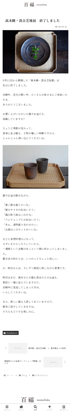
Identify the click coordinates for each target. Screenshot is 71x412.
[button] (64, 391)
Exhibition (12, 332)
